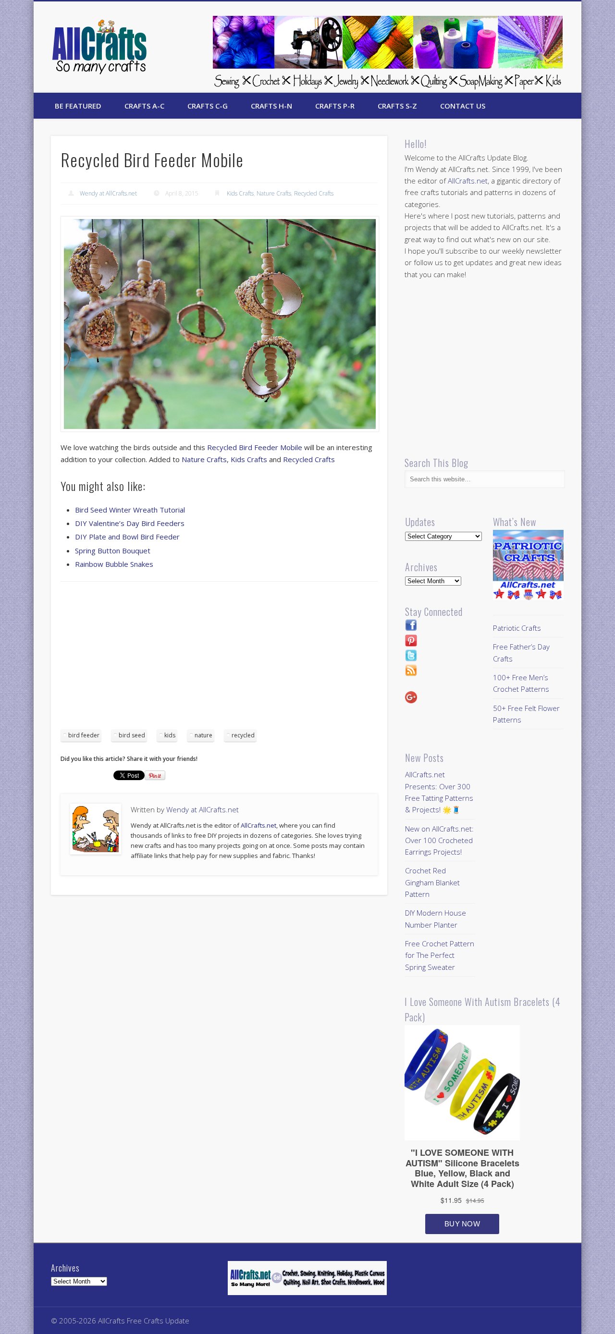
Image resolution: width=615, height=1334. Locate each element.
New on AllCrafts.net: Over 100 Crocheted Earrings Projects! (439, 840)
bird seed (132, 735)
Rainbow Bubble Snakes (114, 564)
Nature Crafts (274, 193)
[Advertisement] (219, 658)
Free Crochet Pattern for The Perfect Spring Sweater (439, 955)
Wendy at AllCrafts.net (108, 193)
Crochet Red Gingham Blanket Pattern (432, 882)
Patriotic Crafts (517, 628)
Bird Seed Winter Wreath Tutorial (130, 509)
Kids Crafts (240, 193)
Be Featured (78, 105)
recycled (243, 735)
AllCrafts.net (258, 825)
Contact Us (462, 105)
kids (169, 735)
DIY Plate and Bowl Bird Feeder (127, 536)
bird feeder (83, 735)
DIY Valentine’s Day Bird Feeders (129, 523)
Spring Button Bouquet (112, 550)
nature (203, 735)
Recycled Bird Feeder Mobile (254, 447)
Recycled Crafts (313, 193)
